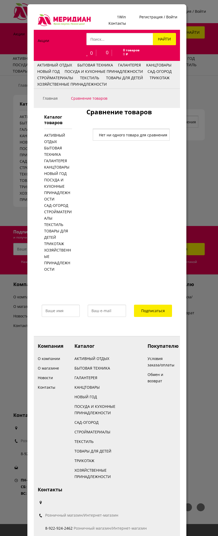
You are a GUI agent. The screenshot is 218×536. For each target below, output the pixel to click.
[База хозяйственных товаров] (64, 20)
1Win (121, 16)
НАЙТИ (164, 38)
